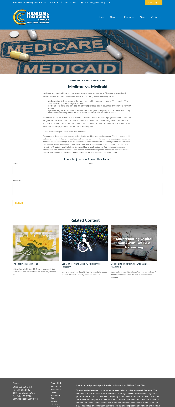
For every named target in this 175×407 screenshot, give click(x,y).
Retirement (56, 386)
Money (54, 401)
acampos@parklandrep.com (97, 2)
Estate (53, 392)
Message (17, 180)
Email (91, 164)
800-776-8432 (70, 2)
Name (15, 164)
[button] (101, 17)
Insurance (55, 395)
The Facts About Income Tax (25, 264)
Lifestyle (54, 404)
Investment (56, 389)
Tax (52, 398)
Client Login (153, 2)
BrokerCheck (141, 385)
